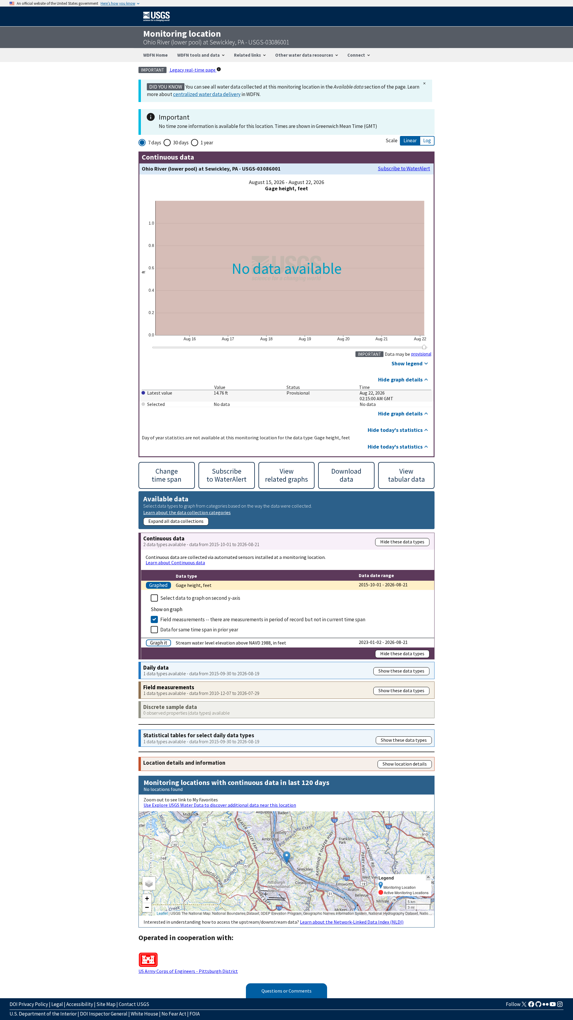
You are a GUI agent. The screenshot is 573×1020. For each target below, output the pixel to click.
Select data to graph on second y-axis (200, 598)
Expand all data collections (176, 521)
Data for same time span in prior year (199, 629)
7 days (154, 142)
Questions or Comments (286, 991)
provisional (421, 354)
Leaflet (162, 913)
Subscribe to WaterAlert (404, 168)
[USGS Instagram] (559, 1006)
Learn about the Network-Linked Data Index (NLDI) (351, 922)
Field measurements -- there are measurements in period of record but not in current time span (262, 619)
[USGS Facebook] (531, 1006)
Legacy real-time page (192, 70)
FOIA (195, 1013)
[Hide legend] (428, 877)
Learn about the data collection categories (187, 512)
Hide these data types (402, 542)
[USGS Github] (538, 1006)
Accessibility (79, 1004)
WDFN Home (155, 55)
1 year (207, 142)
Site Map (105, 1004)
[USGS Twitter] (524, 1006)
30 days (181, 142)
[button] (286, 857)
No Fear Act (173, 1013)
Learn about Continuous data (175, 562)
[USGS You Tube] (552, 1006)
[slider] (424, 347)
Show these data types (401, 671)
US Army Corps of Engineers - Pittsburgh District (188, 971)
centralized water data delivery (207, 94)
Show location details (405, 764)
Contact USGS (134, 1004)
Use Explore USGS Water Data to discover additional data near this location (220, 805)
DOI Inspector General (103, 1013)
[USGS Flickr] (545, 1006)
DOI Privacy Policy (29, 1004)
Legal (57, 1004)
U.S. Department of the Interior (43, 1013)
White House (144, 1013)
